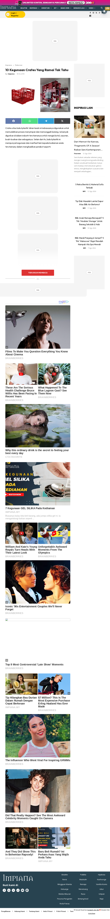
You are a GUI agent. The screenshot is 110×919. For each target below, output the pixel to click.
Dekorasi (18, 65)
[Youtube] (22, 890)
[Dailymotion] (90, 16)
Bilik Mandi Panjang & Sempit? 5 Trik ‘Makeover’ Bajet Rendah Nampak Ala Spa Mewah (89, 241)
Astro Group (91, 913)
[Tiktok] (99, 12)
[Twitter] (96, 12)
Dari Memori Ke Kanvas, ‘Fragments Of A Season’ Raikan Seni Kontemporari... (88, 145)
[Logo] (8, 7)
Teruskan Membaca (37, 273)
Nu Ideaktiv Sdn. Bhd (93, 910)
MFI (84, 191)
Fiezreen (77, 153)
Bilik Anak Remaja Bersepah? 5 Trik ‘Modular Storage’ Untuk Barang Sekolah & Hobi (89, 221)
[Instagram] (93, 12)
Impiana (8, 65)
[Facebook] (90, 12)
